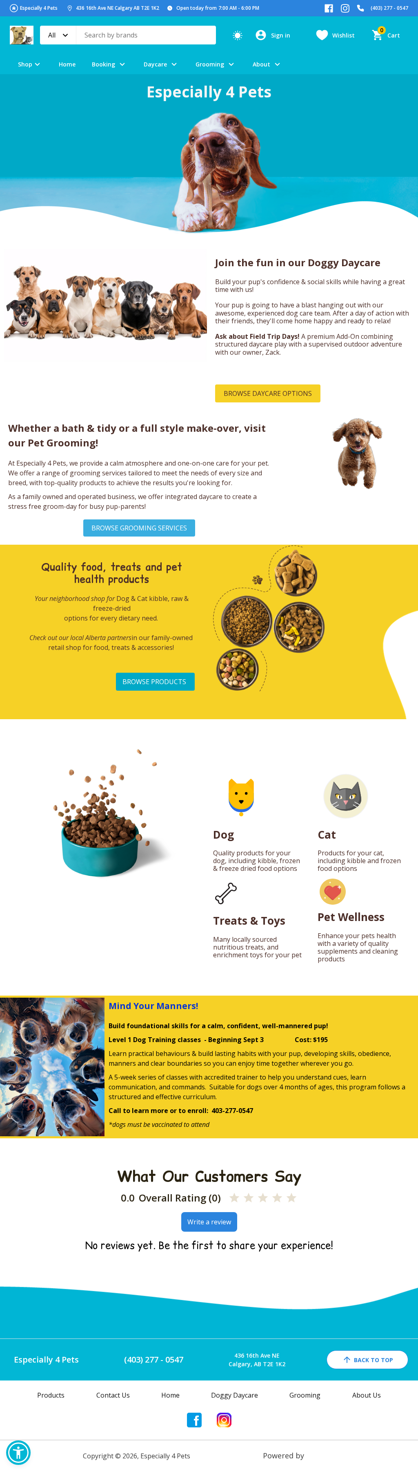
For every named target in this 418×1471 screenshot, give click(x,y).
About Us (366, 1395)
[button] (18, 1452)
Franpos (320, 1455)
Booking (103, 64)
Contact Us (113, 1395)
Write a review (209, 1221)
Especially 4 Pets (39, 7)
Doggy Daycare (234, 1395)
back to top (373, 1360)
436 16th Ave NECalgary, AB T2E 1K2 (257, 1360)
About (261, 64)
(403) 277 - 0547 (389, 7)
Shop (25, 64)
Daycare (155, 64)
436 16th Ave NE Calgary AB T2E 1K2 (117, 7)
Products (50, 1395)
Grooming (210, 64)
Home (67, 64)
